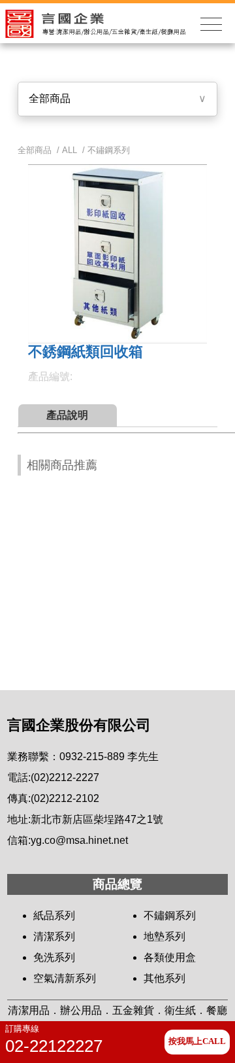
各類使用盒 (170, 957)
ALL (69, 150)
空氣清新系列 (64, 978)
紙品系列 (54, 915)
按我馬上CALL (197, 1041)
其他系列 (164, 978)
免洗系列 (54, 957)
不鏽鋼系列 (108, 150)
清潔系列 (54, 936)
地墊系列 (164, 936)
